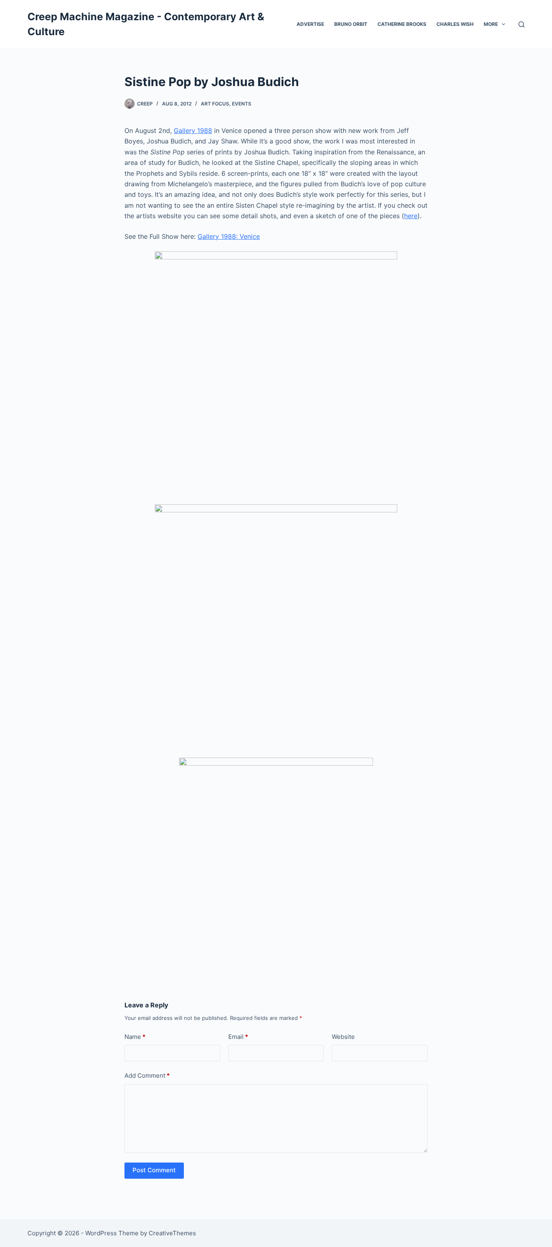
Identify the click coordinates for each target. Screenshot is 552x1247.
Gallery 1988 (193, 130)
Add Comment (147, 1075)
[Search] (521, 24)
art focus (215, 104)
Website (343, 1037)
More (491, 24)
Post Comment (154, 1170)
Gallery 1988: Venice (229, 236)
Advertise (310, 24)
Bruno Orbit (350, 24)
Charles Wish (455, 24)
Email (238, 1037)
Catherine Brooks (401, 24)
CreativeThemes (172, 1233)
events (241, 104)
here (410, 216)
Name (134, 1037)
